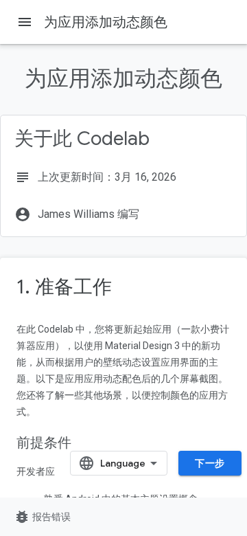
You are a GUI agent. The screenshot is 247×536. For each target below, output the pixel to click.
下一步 (210, 463)
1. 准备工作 (64, 287)
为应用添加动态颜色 (105, 22)
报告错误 (42, 516)
